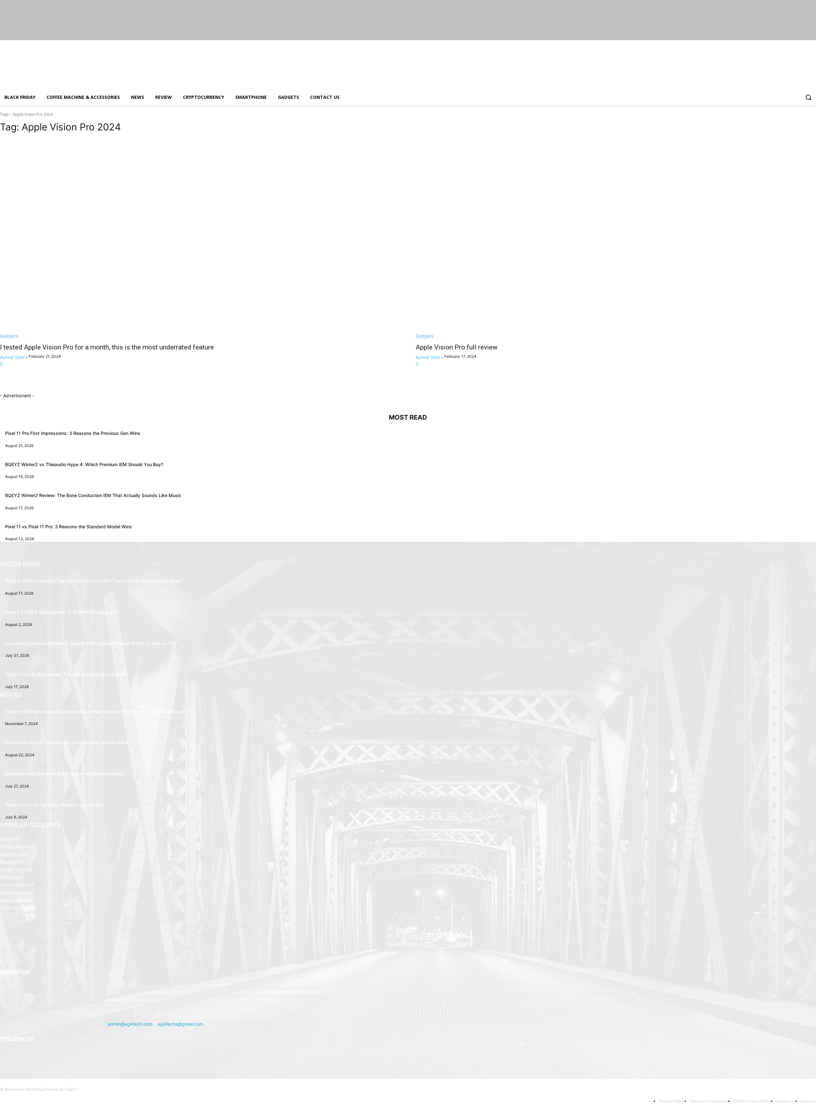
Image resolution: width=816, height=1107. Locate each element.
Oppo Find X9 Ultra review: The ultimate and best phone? (65, 674)
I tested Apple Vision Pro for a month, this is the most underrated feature (107, 347)
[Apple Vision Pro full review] (616, 239)
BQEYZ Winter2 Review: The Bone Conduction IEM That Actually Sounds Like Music (93, 495)
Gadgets (9, 336)
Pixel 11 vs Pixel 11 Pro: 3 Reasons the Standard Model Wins (68, 526)
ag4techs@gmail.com (180, 1024)
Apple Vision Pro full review (457, 347)
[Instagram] (786, 44)
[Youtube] (812, 44)
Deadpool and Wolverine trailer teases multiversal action (64, 773)
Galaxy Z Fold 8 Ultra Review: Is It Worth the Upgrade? (62, 612)
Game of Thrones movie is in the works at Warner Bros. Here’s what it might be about (94, 711)
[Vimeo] (803, 44)
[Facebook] (777, 44)
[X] (794, 44)
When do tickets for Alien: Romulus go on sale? (54, 805)
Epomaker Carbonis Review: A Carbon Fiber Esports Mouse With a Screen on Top (90, 643)
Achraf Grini (12, 357)
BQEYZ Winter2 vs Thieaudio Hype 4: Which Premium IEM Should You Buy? (84, 464)
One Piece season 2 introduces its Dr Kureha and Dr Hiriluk (66, 742)
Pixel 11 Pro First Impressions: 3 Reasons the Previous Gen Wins (72, 433)
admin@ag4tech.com (130, 1024)
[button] (808, 97)
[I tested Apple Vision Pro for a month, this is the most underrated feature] (200, 239)
